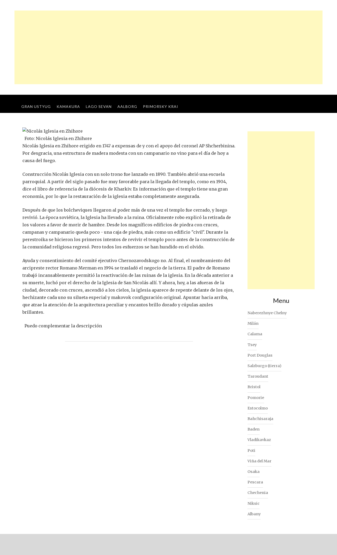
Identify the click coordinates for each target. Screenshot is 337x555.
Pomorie (255, 397)
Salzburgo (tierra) (264, 365)
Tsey (252, 344)
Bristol (253, 386)
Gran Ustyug (36, 106)
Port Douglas (259, 355)
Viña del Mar (259, 461)
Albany (254, 514)
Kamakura (68, 106)
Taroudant (257, 376)
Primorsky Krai (160, 106)
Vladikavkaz (259, 439)
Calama (254, 334)
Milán (253, 323)
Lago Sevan (99, 106)
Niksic (253, 503)
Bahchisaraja (260, 418)
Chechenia (257, 492)
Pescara (255, 482)
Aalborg (127, 106)
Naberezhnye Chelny (267, 313)
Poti (251, 450)
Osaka (253, 471)
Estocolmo (257, 408)
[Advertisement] (168, 47)
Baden (253, 429)
